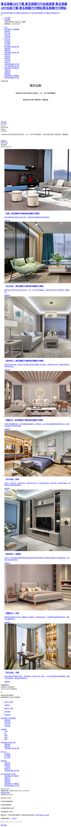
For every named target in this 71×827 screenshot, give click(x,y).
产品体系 (7, 60)
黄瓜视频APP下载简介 (11, 68)
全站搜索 (7, 20)
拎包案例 (7, 43)
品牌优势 (7, 72)
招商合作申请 (5, 792)
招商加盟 (4, 761)
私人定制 (7, 45)
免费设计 (7, 705)
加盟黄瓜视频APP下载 (11, 64)
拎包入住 (4, 752)
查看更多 (4, 141)
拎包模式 (7, 41)
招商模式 (7, 58)
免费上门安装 (8, 708)
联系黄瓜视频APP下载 (11, 77)
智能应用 (7, 50)
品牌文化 (7, 70)
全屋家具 (4, 729)
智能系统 (7, 48)
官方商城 (7, 18)
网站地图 (4, 825)
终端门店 (7, 62)
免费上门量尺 (8, 702)
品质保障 (7, 711)
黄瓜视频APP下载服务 (11, 76)
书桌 (5, 737)
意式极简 (7, 37)
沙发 (5, 731)
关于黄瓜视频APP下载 (8, 774)
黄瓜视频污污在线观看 (8, 718)
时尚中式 (7, 35)
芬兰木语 (4, 122)
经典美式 (7, 31)
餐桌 (5, 739)
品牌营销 (7, 74)
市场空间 (7, 56)
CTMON (14, 818)
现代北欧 (7, 33)
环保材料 (7, 715)
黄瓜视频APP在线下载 (11, 52)
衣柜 (5, 735)
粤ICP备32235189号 (42, 815)
